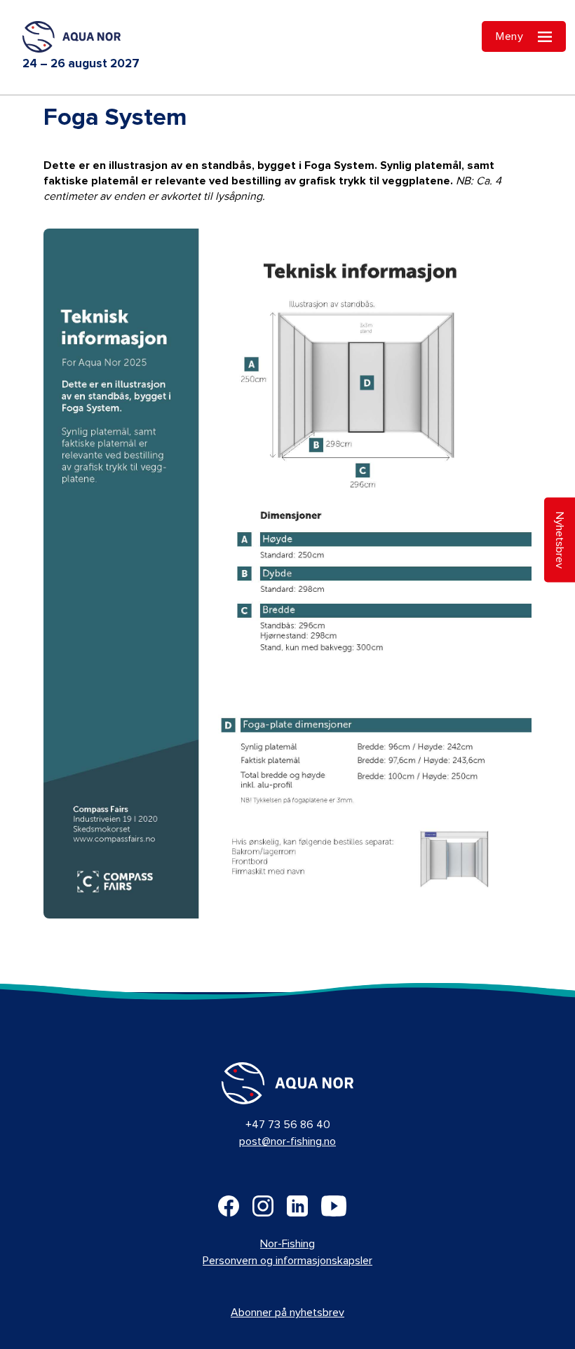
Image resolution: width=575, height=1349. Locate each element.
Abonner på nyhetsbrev (287, 1312)
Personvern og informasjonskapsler (287, 1260)
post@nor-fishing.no (287, 1141)
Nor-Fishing (287, 1243)
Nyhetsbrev (559, 539)
